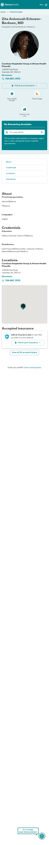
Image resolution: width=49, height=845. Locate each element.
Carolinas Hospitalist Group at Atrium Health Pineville (24, 65)
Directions (7, 75)
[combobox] (24, 132)
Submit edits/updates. (33, 368)
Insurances (11, 179)
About (8, 162)
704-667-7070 (12, 79)
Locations (10, 173)
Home (3, 12)
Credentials (11, 168)
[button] (23, 306)
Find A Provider (16, 12)
